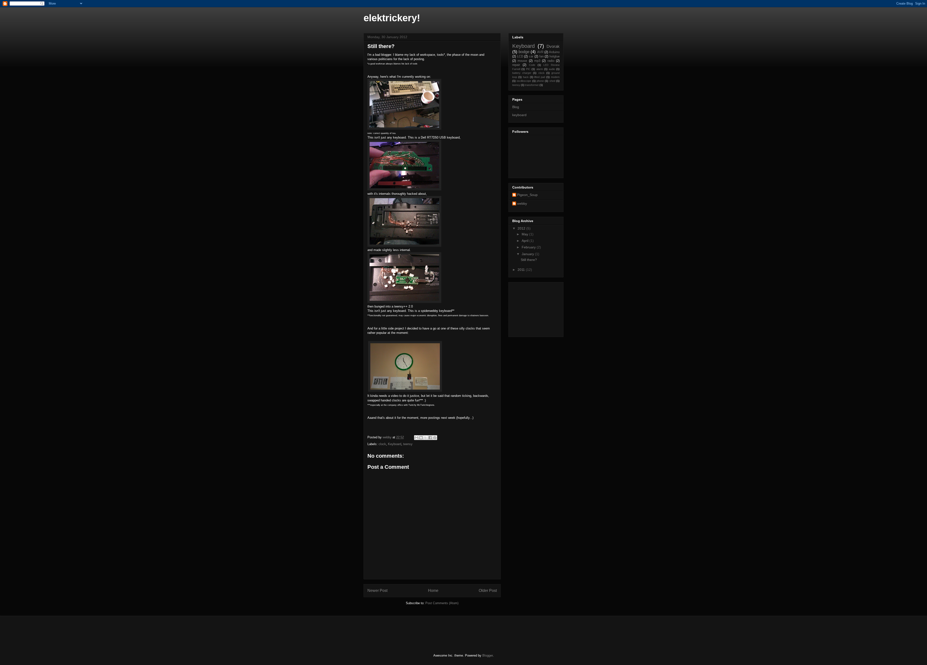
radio (551, 61)
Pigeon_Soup (527, 195)
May (525, 234)
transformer (532, 85)
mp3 (537, 61)
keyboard (519, 115)
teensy (408, 444)
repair (516, 65)
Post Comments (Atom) (441, 603)
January (528, 254)
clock (382, 444)
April (525, 241)
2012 (522, 228)
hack (526, 77)
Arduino (554, 52)
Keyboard (394, 444)
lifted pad (539, 77)
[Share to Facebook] (430, 437)
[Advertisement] (536, 308)
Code (532, 64)
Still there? (529, 260)
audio (552, 69)
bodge (524, 51)
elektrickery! (392, 18)
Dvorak (553, 46)
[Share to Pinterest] (434, 437)
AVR (540, 52)
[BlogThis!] (421, 437)
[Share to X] (425, 437)
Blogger (487, 655)
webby (522, 203)
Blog (515, 107)
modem (555, 77)
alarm (539, 69)
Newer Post (377, 590)
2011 (522, 270)
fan (541, 56)
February (529, 247)
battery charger (521, 72)
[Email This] (416, 437)
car (531, 56)
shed (552, 80)
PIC (528, 69)
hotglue (554, 56)
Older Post (488, 590)
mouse (522, 61)
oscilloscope (524, 80)
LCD (520, 56)
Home (433, 590)
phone (540, 80)
